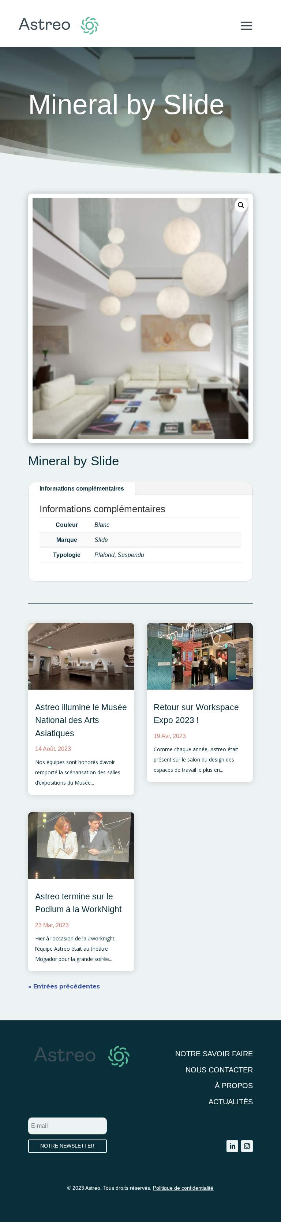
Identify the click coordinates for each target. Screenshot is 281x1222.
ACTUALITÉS (231, 1102)
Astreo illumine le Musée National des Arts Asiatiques (81, 720)
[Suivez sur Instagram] (247, 1146)
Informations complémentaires (82, 488)
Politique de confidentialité (183, 1188)
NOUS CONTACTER (219, 1070)
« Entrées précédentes (64, 986)
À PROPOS (234, 1086)
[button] (241, 205)
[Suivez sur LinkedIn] (232, 1146)
